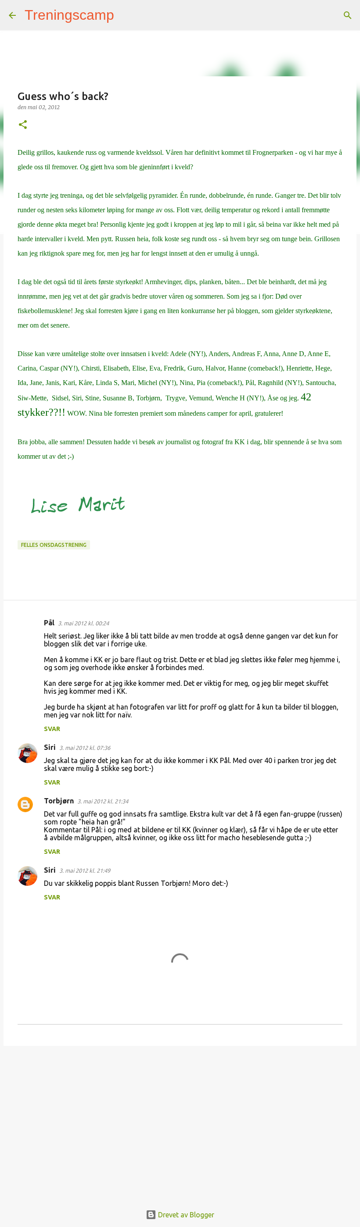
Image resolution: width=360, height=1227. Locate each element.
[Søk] (126, 15)
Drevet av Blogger (185, 1215)
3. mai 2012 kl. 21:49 (84, 870)
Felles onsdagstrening (53, 545)
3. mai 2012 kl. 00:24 (83, 623)
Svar (52, 728)
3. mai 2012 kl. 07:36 (84, 748)
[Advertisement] (180, 1120)
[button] (23, 125)
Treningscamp (69, 15)
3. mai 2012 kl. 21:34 (102, 801)
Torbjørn (59, 801)
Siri (50, 747)
